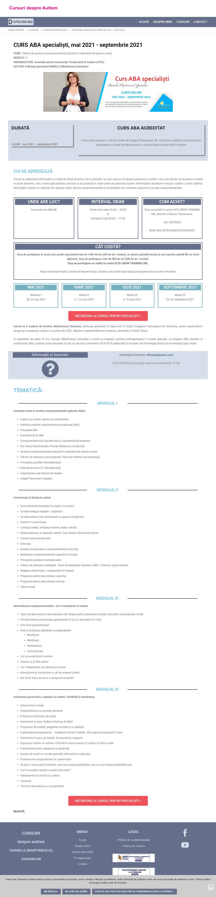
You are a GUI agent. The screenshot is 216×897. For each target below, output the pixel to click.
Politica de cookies (133, 846)
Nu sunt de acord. (76, 891)
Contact (82, 864)
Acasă (82, 840)
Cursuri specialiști (55, 30)
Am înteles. (51, 891)
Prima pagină (16, 30)
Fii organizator (82, 858)
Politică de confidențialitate (134, 840)
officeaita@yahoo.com (159, 355)
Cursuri (34, 30)
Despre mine (82, 846)
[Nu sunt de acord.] (210, 887)
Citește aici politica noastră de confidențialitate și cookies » (134, 891)
